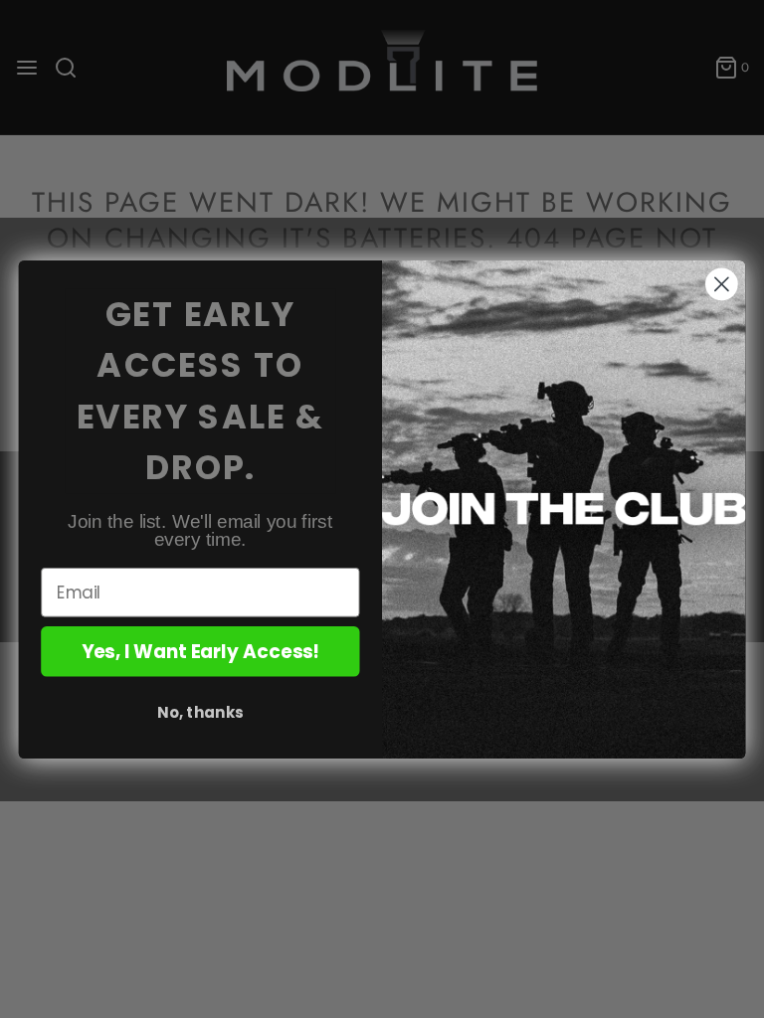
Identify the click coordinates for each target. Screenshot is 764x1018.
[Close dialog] (721, 283)
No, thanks (200, 712)
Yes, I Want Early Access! (200, 651)
